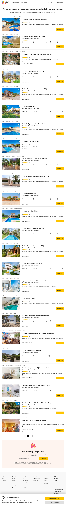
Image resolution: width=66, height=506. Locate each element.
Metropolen (14, 487)
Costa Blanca (12, 173)
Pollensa (16, 103)
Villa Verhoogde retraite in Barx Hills (32, 350)
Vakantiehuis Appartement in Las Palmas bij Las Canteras (38, 333)
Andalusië (11, 417)
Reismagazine (25, 480)
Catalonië (11, 51)
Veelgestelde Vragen (26, 485)
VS (2, 485)
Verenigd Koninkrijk (5, 483)
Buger (15, 191)
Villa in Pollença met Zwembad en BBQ (33, 246)
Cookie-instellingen (54, 502)
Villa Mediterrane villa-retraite (30, 141)
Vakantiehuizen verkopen (58, 485)
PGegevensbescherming (58, 489)
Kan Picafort (16, 278)
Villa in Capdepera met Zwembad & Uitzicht (34, 124)
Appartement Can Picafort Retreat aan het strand (36, 281)
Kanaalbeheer (46, 478)
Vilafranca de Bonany (20, 138)
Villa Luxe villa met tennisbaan (30, 106)
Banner (34, 482)
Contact (24, 487)
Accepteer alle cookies (54, 498)
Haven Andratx (17, 260)
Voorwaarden (56, 487)
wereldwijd (14, 485)
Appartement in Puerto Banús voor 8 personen (35, 420)
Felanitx (16, 400)
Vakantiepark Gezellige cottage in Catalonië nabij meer (37, 54)
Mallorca (11, 16)
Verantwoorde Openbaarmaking (57, 494)
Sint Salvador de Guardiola (20, 51)
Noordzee (14, 480)
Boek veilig (25, 482)
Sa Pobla (16, 34)
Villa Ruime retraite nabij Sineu (30, 211)
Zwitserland (4, 482)
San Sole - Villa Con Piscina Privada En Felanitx (35, 158)
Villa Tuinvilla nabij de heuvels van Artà (33, 71)
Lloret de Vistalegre (18, 208)
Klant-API (45, 480)
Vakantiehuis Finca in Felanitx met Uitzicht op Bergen (37, 403)
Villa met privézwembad (28, 298)
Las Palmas (23, 330)
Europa (3, 16)
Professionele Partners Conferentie (48, 483)
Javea (17, 173)
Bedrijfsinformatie (57, 491)
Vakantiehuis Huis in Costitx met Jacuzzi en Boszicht (36, 385)
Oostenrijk (4, 480)
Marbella (23, 417)
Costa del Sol (17, 417)
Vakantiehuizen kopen (58, 483)
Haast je (55, 480)
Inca (15, 226)
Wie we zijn (56, 478)
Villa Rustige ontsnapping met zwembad (33, 228)
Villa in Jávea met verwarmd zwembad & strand (35, 176)
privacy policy (29, 502)
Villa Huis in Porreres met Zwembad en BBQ (34, 89)
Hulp (24, 483)
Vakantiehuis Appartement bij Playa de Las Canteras (36, 368)
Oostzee (13, 482)
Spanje (7, 16)
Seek (23, 478)
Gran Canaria (17, 330)
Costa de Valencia (13, 348)
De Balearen (8, 121)
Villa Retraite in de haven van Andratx (32, 263)
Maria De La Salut (17, 16)
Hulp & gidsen (35, 480)
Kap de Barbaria (13, 313)
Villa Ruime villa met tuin (29, 193)
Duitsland (3, 478)
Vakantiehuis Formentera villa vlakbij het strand (35, 315)
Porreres (16, 86)
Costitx (15, 382)
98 (38, 435)
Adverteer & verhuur (37, 478)
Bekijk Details (60, 29)
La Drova (19, 348)
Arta (15, 69)
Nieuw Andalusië (29, 417)
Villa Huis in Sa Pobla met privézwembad (33, 36)
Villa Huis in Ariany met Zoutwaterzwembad (34, 19)
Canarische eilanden (9, 330)
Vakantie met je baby (57, 482)
